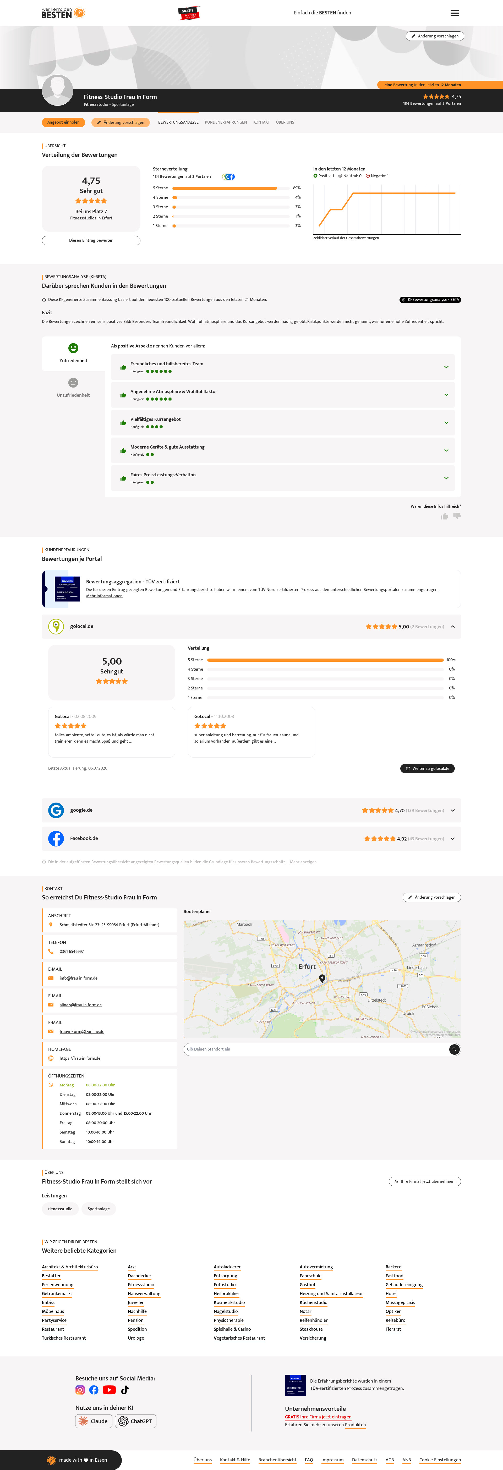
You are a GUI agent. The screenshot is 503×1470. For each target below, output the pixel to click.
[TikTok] (125, 1390)
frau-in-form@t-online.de (82, 1032)
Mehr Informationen (104, 596)
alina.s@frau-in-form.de (81, 1005)
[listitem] (70, 1267)
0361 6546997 (72, 952)
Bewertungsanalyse (178, 122)
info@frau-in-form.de (78, 978)
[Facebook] (94, 1390)
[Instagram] (80, 1390)
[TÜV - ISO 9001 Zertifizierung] (295, 1385)
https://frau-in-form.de (80, 1059)
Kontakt (261, 122)
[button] (63, 122)
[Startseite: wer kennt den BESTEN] (63, 13)
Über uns (285, 122)
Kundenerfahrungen (226, 122)
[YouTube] (109, 1390)
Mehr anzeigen (303, 862)
